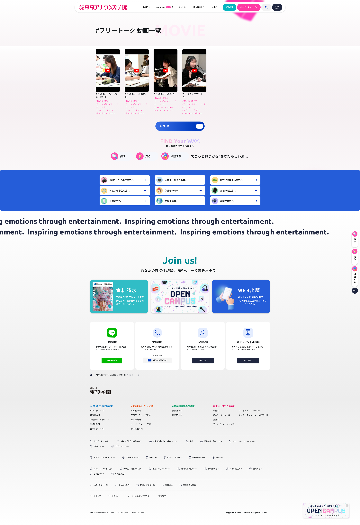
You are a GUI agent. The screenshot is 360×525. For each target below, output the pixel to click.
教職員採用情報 (198, 457)
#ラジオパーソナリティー (105, 110)
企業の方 (215, 7)
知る (148, 156)
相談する (176, 156)
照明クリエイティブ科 (100, 419)
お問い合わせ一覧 (147, 485)
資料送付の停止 (189, 485)
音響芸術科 (177, 415)
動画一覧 (164, 126)
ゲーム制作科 (137, 428)
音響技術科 (177, 410)
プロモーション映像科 (141, 415)
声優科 (216, 410)
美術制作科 (95, 424)
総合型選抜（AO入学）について (166, 441)
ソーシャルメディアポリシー (139, 496)
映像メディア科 (97, 410)
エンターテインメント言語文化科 (253, 415)
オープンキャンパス (249, 7)
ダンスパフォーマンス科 (223, 424)
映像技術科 (95, 415)
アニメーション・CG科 (141, 424)
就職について (99, 446)
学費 (191, 441)
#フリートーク (113, 104)
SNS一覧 (219, 457)
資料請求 (230, 7)
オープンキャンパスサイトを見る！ (326, 515)
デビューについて (122, 446)
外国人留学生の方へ (120, 190)
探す (123, 156)
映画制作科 (136, 410)
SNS (355, 290)
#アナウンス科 (101, 104)
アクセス (182, 7)
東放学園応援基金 (174, 457)
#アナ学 (107, 101)
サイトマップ (95, 496)
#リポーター (110, 113)
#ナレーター (100, 113)
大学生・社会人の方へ (176, 180)
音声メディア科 (97, 428)
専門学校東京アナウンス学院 (106, 375)
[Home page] (91, 375)
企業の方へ (115, 201)
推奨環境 (162, 496)
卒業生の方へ (227, 201)
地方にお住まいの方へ (231, 180)
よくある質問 (124, 485)
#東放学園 (99, 101)
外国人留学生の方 (199, 7)
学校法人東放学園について (104, 457)
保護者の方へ (171, 190)
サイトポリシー (114, 496)
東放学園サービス (139, 512)
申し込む (203, 360)
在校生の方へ (171, 201)
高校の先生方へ (228, 190)
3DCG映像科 (136, 419)
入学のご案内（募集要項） (131, 441)
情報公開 (153, 457)
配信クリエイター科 (221, 415)
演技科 (216, 419)
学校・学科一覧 (132, 457)
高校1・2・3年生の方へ (122, 180)
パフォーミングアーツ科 (249, 410)
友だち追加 (112, 360)
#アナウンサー (101, 107)
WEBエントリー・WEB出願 (244, 441)
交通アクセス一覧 (101, 485)
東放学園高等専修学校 (99, 512)
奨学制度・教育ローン (213, 441)
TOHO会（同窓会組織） (120, 512)
